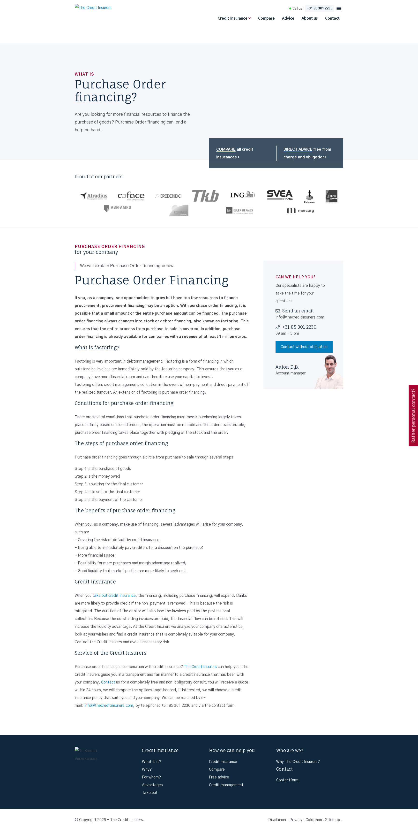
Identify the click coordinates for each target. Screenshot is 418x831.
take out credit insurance (114, 596)
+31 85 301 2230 (319, 8)
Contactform (287, 780)
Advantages (152, 785)
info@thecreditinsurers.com (108, 705)
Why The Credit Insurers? (298, 762)
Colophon (314, 820)
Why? (147, 769)
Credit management (226, 785)
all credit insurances (234, 153)
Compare (266, 18)
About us (310, 18)
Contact (332, 18)
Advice (288, 18)
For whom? (151, 777)
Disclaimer (277, 820)
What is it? (151, 762)
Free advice (219, 777)
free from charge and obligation (307, 153)
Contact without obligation (304, 347)
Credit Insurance (232, 18)
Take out (149, 793)
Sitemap (332, 820)
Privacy (296, 820)
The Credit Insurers (200, 667)
